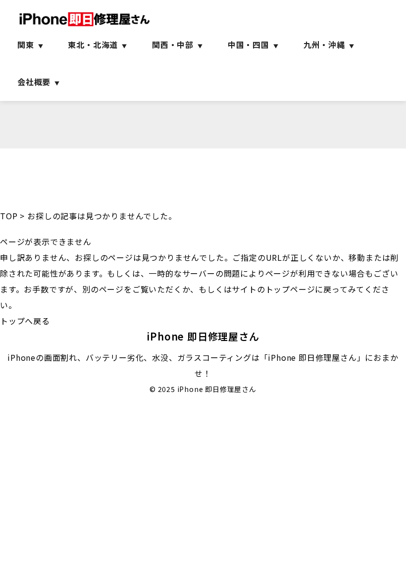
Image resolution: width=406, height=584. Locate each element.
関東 (25, 44)
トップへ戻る (25, 321)
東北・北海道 (93, 44)
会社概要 (34, 82)
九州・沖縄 (324, 44)
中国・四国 (248, 44)
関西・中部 (173, 44)
